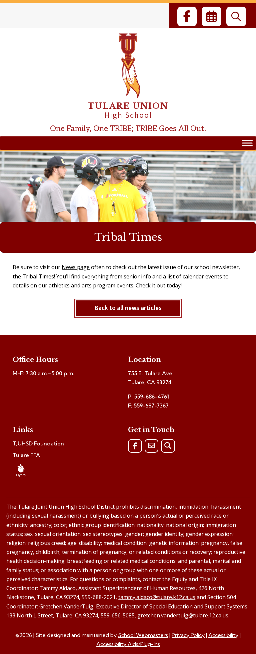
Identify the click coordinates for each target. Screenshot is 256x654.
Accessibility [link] (223, 635)
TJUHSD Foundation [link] (38, 443)
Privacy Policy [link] (188, 635)
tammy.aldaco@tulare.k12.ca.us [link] (156, 597)
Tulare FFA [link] (26, 455)
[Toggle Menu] (247, 143)
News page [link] (76, 267)
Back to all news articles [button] (128, 308)
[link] (187, 16)
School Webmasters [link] (143, 635)
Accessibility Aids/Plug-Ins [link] (128, 644)
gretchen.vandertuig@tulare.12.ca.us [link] (182, 615)
